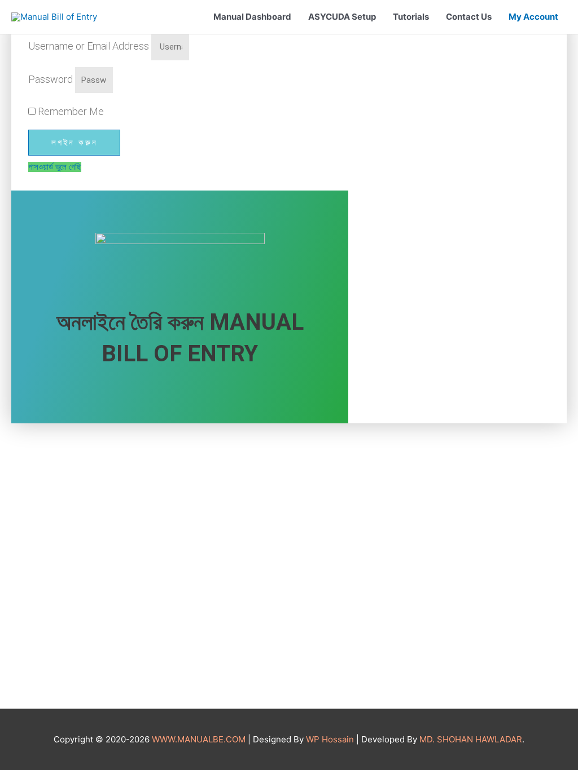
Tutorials (411, 16)
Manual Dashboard (252, 16)
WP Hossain (330, 739)
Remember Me (70, 111)
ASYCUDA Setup (342, 16)
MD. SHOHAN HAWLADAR (470, 739)
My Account (533, 16)
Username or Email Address (88, 46)
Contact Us (469, 16)
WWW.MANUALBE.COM (199, 739)
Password (50, 79)
